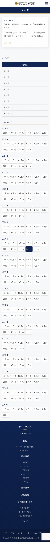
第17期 (8, 101)
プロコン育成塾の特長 (26, 446)
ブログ (25, 521)
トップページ (25, 433)
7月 (13, 132)
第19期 (8, 89)
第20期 (8, 83)
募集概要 (26, 478)
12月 (5, 143)
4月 (28, 132)
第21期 (8, 77)
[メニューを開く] (46, 3)
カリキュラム (25, 474)
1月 (36, 182)
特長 (25, 440)
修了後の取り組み (25, 502)
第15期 (8, 113)
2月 (44, 132)
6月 (44, 193)
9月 (28, 143)
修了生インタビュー (26, 512)
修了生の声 (26, 508)
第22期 (7, 71)
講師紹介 (25, 487)
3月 (36, 132)
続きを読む (8, 43)
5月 (21, 132)
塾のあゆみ (26, 450)
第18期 (8, 95)
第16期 (8, 107)
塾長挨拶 (26, 470)
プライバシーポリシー (15, 532)
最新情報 (25, 494)
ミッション (26, 466)
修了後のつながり (25, 516)
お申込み (26, 482)
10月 (21, 143)
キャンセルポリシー (36, 532)
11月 (13, 143)
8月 (5, 132)
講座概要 (25, 456)
